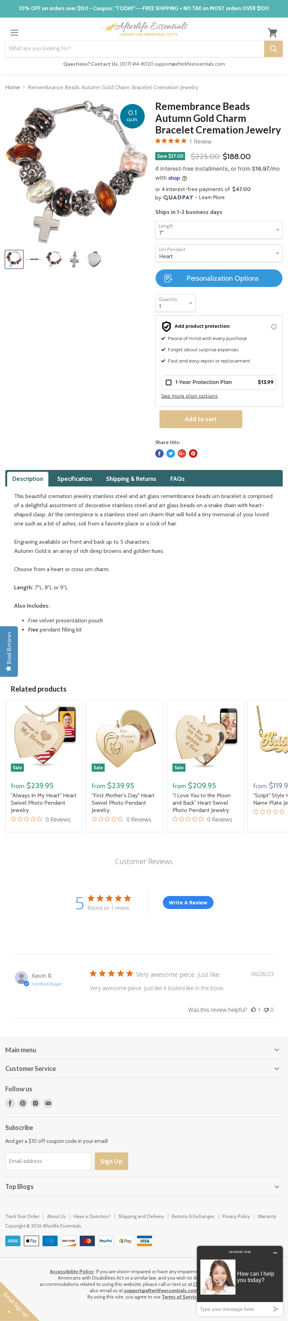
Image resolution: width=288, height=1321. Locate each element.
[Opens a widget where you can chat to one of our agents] (240, 1281)
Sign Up (111, 1161)
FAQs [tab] (177, 478)
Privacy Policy (236, 1216)
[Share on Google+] (182, 453)
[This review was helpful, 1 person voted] (253, 1010)
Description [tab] (27, 478)
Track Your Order (22, 1216)
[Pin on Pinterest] (193, 453)
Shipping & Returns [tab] (131, 478)
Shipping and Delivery (141, 1216)
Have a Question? (92, 1216)
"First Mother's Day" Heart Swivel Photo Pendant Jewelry (123, 802)
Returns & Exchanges (193, 1216)
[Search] (273, 49)
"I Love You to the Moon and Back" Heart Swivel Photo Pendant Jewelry (201, 802)
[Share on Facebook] (159, 453)
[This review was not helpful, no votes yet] (266, 1010)
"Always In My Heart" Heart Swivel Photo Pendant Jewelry (44, 802)
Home (12, 87)
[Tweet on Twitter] (170, 453)
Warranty (267, 1216)
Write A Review (188, 902)
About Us (56, 1216)
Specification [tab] (74, 478)
